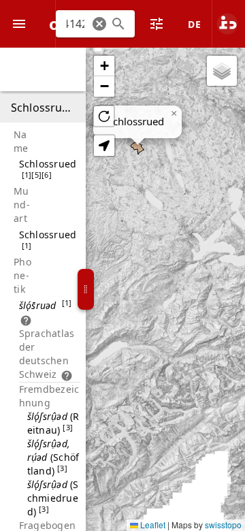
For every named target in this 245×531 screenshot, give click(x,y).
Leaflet (151, 524)
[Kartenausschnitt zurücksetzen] (104, 116)
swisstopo (223, 524)
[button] (99, 24)
